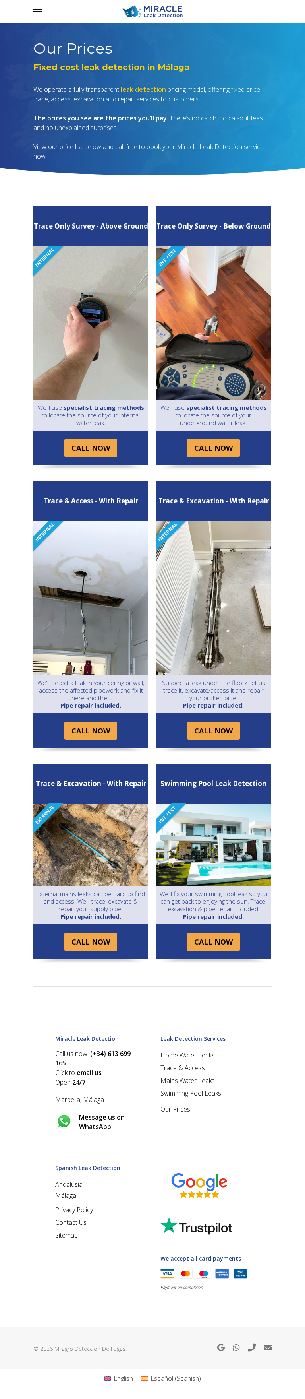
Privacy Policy (74, 1209)
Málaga (65, 1195)
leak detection (143, 89)
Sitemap (66, 1235)
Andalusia (69, 1184)
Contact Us (71, 1222)
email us (89, 1072)
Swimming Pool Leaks (190, 1093)
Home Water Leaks (187, 1055)
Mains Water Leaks (187, 1080)
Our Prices (175, 1109)
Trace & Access (182, 1067)
